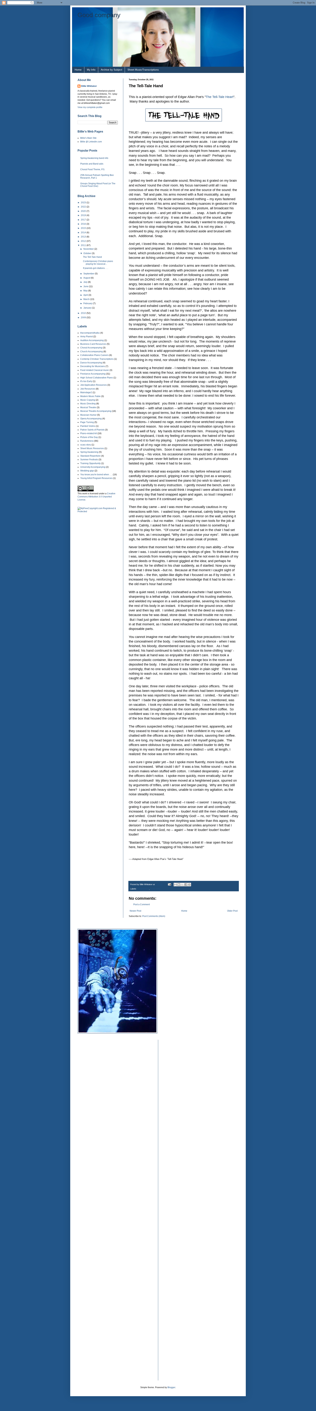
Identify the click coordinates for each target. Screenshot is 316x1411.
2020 (83, 211)
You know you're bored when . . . (96, 474)
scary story (155, 889)
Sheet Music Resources (92, 448)
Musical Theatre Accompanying (95, 411)
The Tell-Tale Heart (219, 97)
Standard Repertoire (90, 456)
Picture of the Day (89, 437)
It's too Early (86, 381)
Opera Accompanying (91, 418)
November (88, 249)
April (86, 295)
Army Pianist (86, 336)
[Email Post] (169, 884)
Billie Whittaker (89, 86)
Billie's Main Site (88, 138)
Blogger (171, 1387)
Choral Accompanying (91, 347)
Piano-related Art (88, 433)
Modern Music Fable (90, 396)
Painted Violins (87, 426)
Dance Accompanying (91, 362)
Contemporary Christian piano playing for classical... (98, 262)
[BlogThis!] (179, 884)
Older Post (232, 911)
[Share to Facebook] (186, 884)
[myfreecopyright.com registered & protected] (98, 511)
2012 (83, 241)
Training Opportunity (90, 463)
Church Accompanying (91, 351)
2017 (83, 219)
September (89, 273)
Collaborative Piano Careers (94, 355)
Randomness (143, 889)
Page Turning (87, 422)
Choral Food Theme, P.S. (92, 169)
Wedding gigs (87, 470)
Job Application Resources (93, 385)
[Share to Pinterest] (189, 884)
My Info (91, 69)
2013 (83, 236)
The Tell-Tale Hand (92, 257)
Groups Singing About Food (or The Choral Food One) (97, 184)
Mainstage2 (86, 392)
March (86, 299)
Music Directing (88, 403)
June (86, 286)
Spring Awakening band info (94, 158)
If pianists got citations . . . (95, 268)
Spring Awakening (89, 452)
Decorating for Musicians (92, 366)
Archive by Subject (111, 69)
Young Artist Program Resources (96, 478)
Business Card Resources (93, 344)
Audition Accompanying (92, 340)
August (87, 278)
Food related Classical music (94, 370)
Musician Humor (88, 415)
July (85, 282)
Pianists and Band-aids (91, 164)
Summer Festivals (89, 459)
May (85, 290)
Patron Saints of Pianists (92, 429)
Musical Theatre (88, 407)
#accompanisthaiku (90, 333)
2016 (83, 224)
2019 (83, 215)
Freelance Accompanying (93, 374)
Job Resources (87, 389)
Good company (99, 14)
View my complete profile (90, 107)
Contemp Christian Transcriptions (97, 359)
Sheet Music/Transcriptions (143, 69)
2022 (83, 206)
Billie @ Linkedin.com (91, 141)
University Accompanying (92, 467)
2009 (83, 317)
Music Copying (87, 400)
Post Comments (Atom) (153, 916)
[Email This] (175, 884)
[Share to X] (182, 884)
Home (78, 69)
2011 (83, 245)
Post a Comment (141, 904)
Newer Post (135, 911)
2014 (83, 232)
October (87, 253)
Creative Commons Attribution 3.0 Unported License (96, 496)
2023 (83, 202)
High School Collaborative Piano (96, 377)
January (87, 308)
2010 (83, 313)
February (88, 303)
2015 (83, 228)
